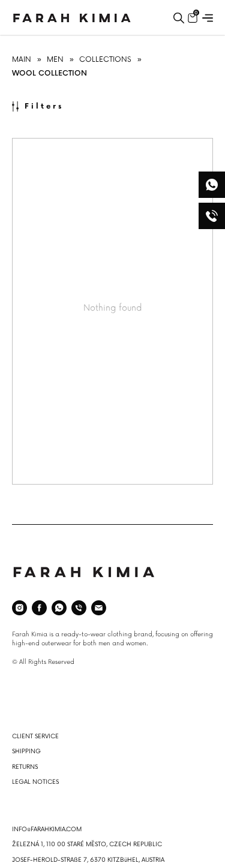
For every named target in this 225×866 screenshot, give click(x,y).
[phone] (78, 607)
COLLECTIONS (105, 59)
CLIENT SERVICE (35, 736)
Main (21, 59)
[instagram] (19, 607)
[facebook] (39, 607)
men (55, 59)
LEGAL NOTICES (35, 782)
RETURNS (25, 767)
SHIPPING (26, 751)
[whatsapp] (59, 607)
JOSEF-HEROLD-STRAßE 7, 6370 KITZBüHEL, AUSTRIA (88, 860)
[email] (98, 607)
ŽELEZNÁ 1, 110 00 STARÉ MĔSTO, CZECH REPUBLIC (87, 844)
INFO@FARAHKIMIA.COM (47, 829)
